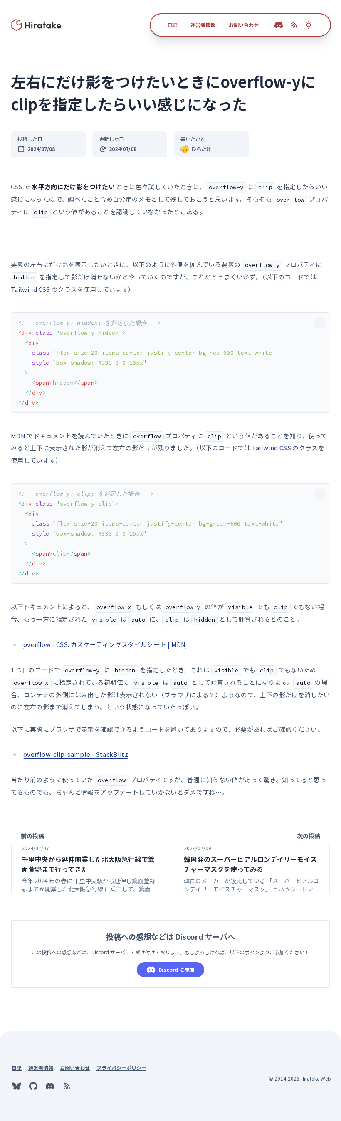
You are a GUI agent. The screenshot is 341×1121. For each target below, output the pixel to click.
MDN (18, 435)
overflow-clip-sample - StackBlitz (75, 754)
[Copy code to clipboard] (320, 322)
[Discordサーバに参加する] (50, 1086)
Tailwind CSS (30, 289)
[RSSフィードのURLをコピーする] (293, 25)
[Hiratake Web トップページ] (36, 25)
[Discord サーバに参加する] (278, 25)
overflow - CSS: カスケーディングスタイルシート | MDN (104, 644)
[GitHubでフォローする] (33, 1086)
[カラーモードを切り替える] (308, 25)
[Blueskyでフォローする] (16, 1086)
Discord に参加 (176, 969)
